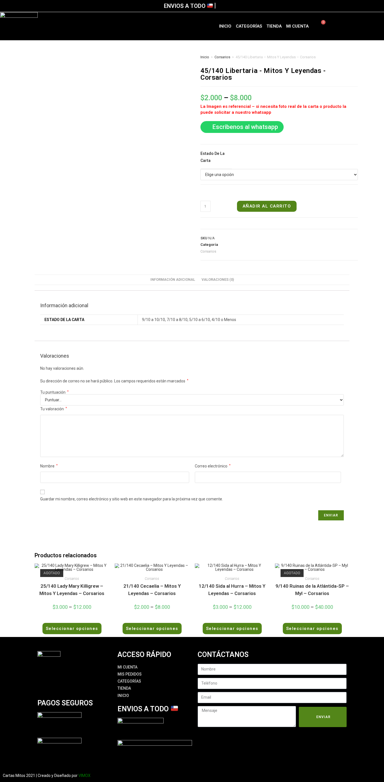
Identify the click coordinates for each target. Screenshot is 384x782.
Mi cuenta (297, 26)
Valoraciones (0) (218, 279)
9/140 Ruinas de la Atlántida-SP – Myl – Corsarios (312, 589)
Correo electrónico (213, 466)
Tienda (274, 26)
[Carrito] (320, 26)
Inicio (225, 26)
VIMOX (84, 775)
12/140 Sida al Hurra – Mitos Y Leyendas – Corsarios (232, 589)
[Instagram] (365, 25)
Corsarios (222, 57)
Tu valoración (53, 409)
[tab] (173, 280)
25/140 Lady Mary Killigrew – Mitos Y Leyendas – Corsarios (71, 589)
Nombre (49, 466)
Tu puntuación (54, 392)
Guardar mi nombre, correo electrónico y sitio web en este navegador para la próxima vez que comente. (131, 499)
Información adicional (172, 279)
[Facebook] (349, 25)
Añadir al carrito (267, 206)
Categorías (249, 26)
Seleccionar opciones (72, 628)
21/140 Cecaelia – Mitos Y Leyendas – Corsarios (152, 589)
